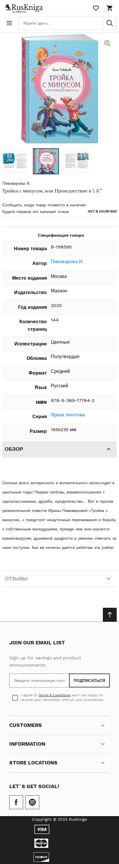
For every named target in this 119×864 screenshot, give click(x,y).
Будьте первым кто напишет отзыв (35, 211)
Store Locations (33, 763)
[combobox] (67, 23)
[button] (15, 161)
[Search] (110, 23)
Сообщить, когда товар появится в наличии (44, 205)
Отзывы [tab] (16, 578)
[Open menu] (9, 23)
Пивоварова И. (16, 183)
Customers (25, 725)
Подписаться (89, 680)
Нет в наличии (102, 212)
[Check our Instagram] (32, 802)
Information (27, 744)
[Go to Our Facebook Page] (16, 802)
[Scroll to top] (110, 615)
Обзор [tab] (14, 449)
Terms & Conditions (54, 695)
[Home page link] (22, 8)
